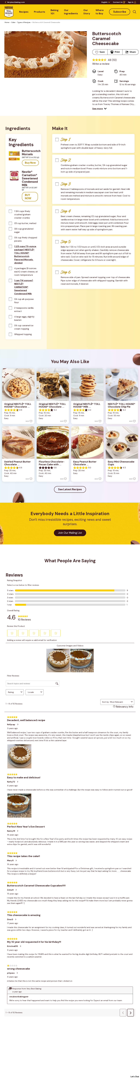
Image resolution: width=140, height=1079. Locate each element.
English (104, 2)
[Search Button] (134, 11)
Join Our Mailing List (70, 532)
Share (133, 52)
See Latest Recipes (70, 489)
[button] (99, 108)
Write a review (101, 64)
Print (117, 52)
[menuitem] (23, 12)
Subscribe (119, 11)
